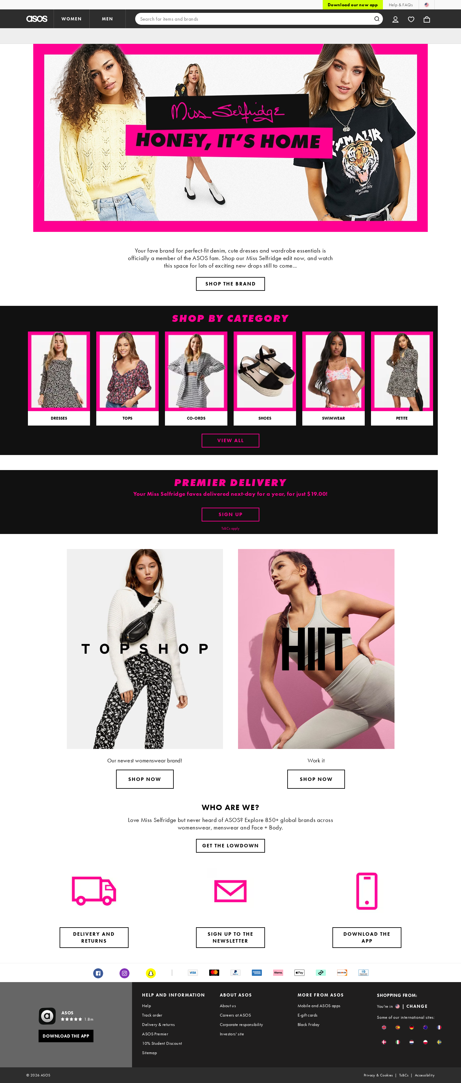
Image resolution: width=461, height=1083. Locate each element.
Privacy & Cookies (378, 1075)
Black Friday (309, 1024)
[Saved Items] (411, 18)
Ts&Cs (404, 1075)
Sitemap (149, 1052)
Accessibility (425, 1075)
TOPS (127, 418)
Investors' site (232, 1034)
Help (146, 1005)
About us (228, 1005)
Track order (152, 1015)
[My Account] (395, 18)
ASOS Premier (155, 1034)
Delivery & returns (158, 1024)
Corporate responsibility (241, 1024)
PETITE (402, 418)
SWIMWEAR (333, 418)
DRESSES (59, 418)
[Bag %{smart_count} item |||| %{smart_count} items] (427, 18)
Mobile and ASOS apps (319, 1005)
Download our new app (353, 5)
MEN (107, 19)
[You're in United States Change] (426, 4)
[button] (384, 1027)
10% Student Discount (162, 1043)
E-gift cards (308, 1015)
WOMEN (71, 19)
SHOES (264, 418)
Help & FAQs (401, 5)
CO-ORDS (196, 418)
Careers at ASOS (235, 1015)
